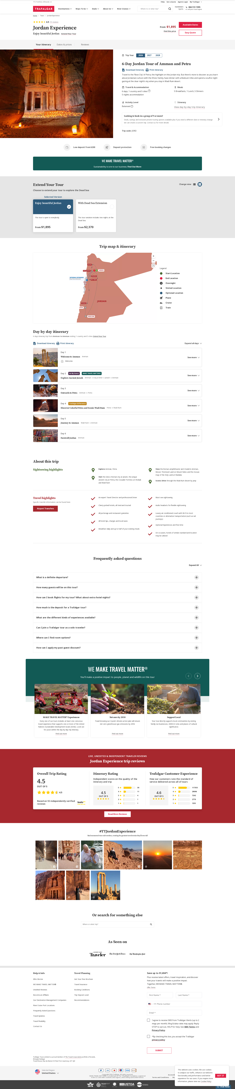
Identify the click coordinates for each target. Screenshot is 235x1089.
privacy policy (158, 1040)
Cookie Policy (206, 1081)
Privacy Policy (158, 1030)
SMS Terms (189, 1027)
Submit (159, 1050)
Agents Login (183, 2)
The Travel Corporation (73, 1057)
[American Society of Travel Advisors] (142, 1085)
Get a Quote (171, 2)
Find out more (61, 733)
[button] (47, 1071)
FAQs (163, 2)
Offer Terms (151, 987)
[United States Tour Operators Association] (127, 1085)
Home (35, 15)
